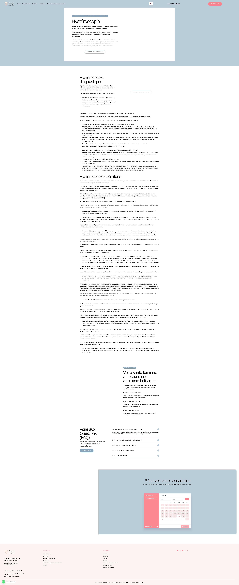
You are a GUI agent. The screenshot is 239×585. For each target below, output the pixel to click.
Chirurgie (105, 560)
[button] (173, 4)
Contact (45, 565)
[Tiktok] (187, 550)
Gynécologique (106, 553)
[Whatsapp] (3, 581)
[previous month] (186, 499)
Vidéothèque (46, 560)
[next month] (188, 499)
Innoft (131, 582)
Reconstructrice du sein (108, 567)
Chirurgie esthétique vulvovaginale (110, 562)
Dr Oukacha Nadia (47, 553)
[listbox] (151, 3)
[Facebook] (177, 550)
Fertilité (105, 558)
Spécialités (45, 556)
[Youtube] (182, 550)
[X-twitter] (185, 550)
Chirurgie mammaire (107, 565)
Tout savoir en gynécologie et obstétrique (52, 562)
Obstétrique (105, 556)
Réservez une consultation (49, 558)
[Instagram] (180, 550)
